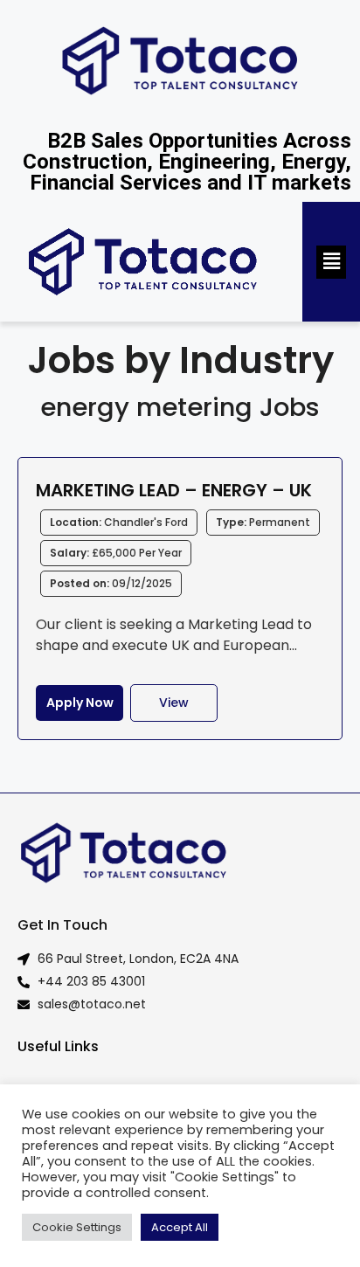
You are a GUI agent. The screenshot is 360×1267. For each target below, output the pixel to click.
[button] (331, 262)
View (174, 702)
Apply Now (80, 702)
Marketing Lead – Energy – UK (174, 490)
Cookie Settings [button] (76, 1227)
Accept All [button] (179, 1227)
